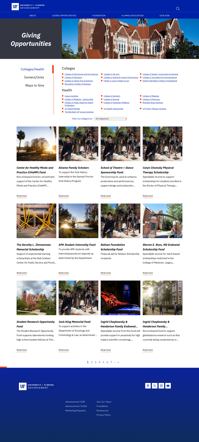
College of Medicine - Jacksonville (79, 99)
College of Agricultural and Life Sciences (81, 74)
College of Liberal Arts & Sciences (79, 81)
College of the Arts (111, 74)
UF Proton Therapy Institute (154, 109)
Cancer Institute (71, 96)
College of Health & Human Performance (121, 77)
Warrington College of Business (78, 84)
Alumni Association (133, 15)
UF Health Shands (72, 109)
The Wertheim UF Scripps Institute (79, 112)
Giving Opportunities (64, 15)
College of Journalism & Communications (160, 77)
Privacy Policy (104, 414)
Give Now (165, 15)
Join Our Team (104, 401)
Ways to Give (34, 85)
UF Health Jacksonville (113, 109)
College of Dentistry (112, 96)
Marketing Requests (75, 410)
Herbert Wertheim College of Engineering (160, 81)
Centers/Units (34, 77)
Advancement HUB (75, 401)
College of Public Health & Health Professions (79, 104)
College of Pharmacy (151, 99)
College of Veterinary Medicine (116, 102)
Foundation (98, 15)
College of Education (73, 77)
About (32, 15)
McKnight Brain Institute (153, 102)
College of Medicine (151, 96)
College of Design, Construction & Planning (160, 74)
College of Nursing (111, 99)
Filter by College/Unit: (82, 118)
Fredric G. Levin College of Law (116, 81)
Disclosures (102, 410)
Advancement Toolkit (76, 406)
